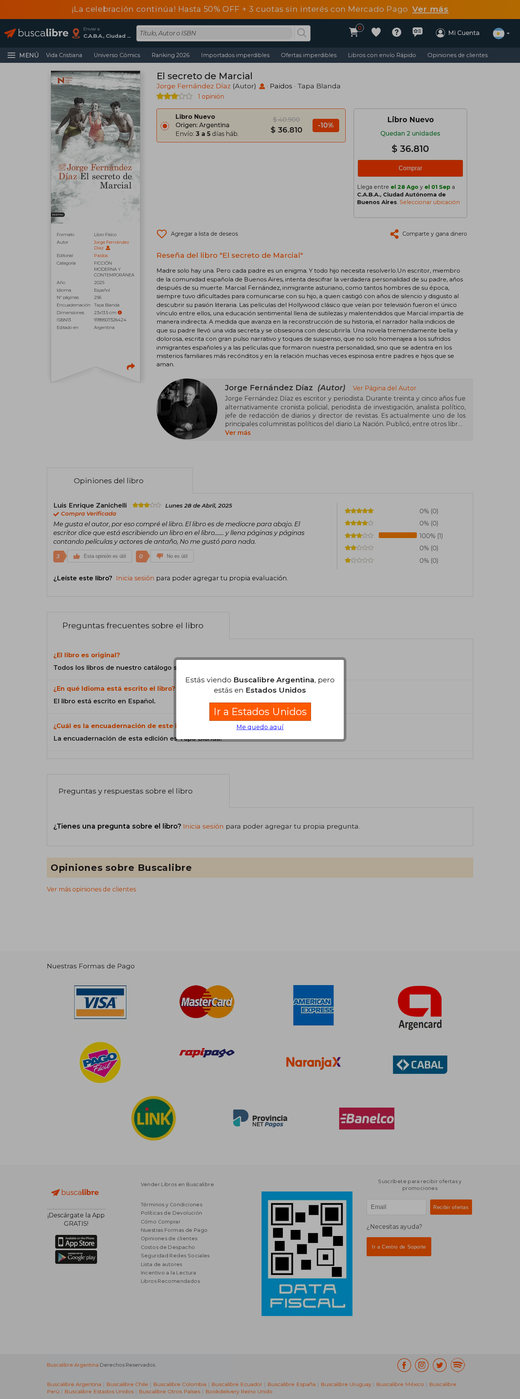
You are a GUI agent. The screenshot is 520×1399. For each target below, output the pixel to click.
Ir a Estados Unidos (260, 711)
